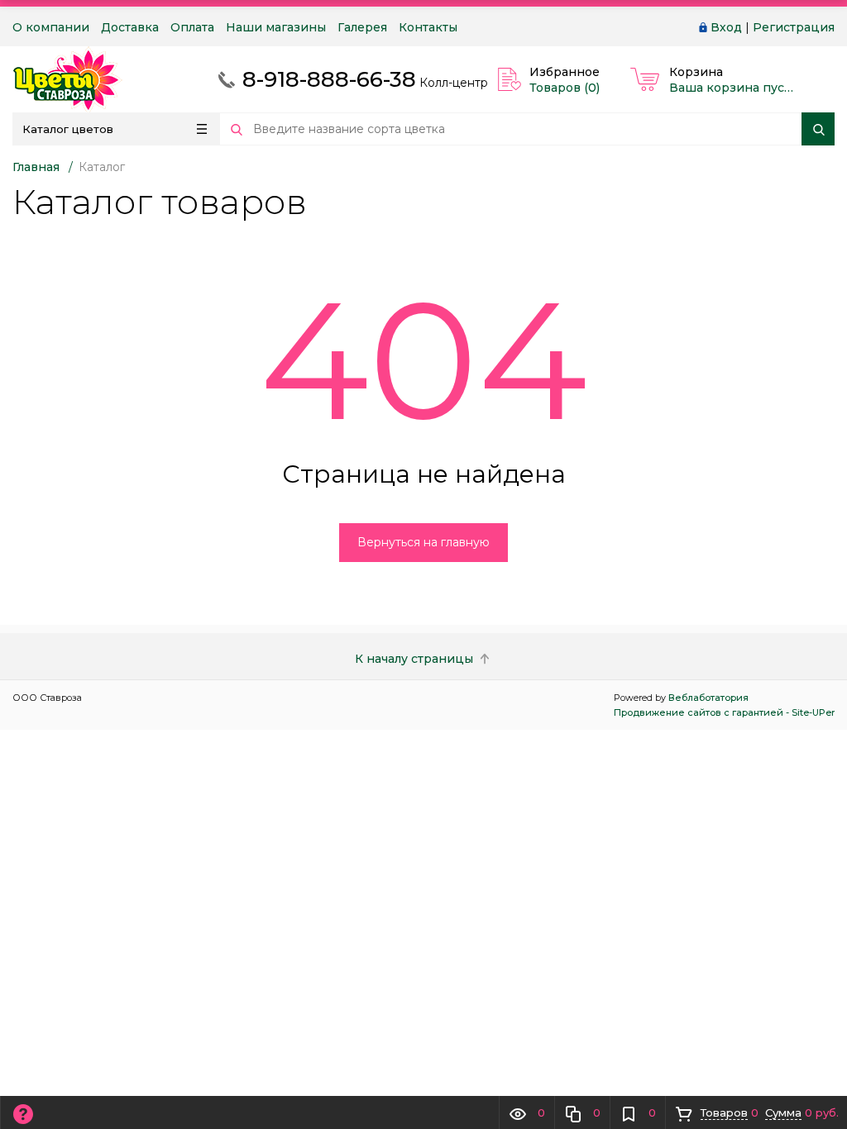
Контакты (428, 27)
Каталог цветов (67, 129)
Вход (726, 27)
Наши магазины (276, 27)
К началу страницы (415, 658)
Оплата (192, 27)
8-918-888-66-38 (329, 79)
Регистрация (794, 27)
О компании (50, 27)
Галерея (362, 27)
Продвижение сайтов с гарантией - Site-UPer (724, 712)
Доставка (130, 27)
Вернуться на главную (423, 542)
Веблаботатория (708, 697)
